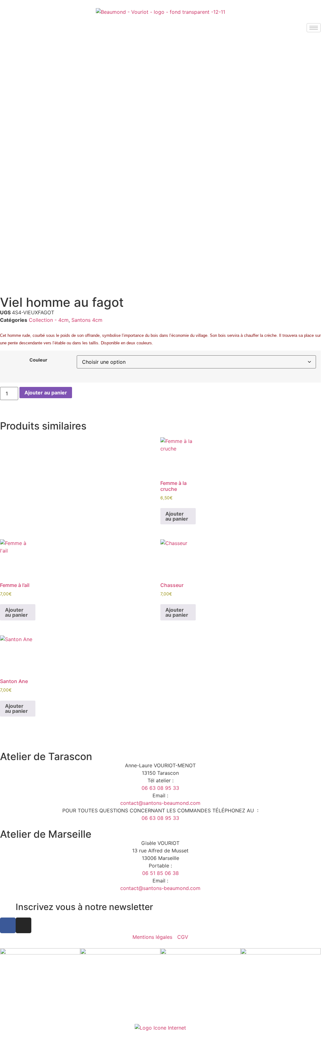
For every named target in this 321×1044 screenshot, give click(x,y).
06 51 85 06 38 (160, 873)
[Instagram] (23, 925)
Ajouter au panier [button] (176, 516)
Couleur (38, 360)
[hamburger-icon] (314, 27)
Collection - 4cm (49, 320)
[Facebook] (8, 925)
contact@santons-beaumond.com (160, 803)
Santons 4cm (86, 320)
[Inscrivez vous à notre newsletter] (8, 907)
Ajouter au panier (45, 392)
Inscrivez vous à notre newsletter (84, 907)
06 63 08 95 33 (160, 788)
